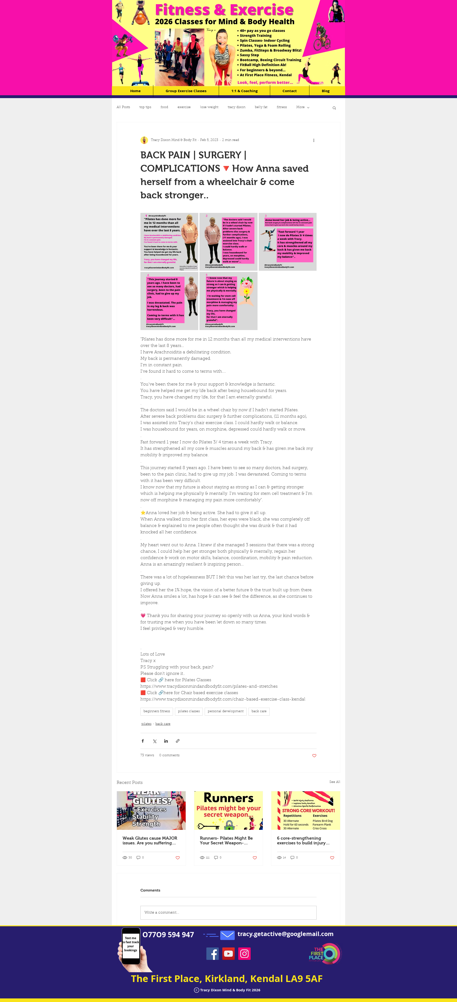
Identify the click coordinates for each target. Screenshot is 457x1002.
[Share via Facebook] (142, 741)
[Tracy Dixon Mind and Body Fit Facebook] (212, 953)
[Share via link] (177, 741)
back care (259, 711)
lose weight (209, 107)
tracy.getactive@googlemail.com (286, 934)
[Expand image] (169, 242)
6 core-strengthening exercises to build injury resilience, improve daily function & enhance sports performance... (304, 840)
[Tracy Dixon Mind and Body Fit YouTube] (228, 953)
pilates (146, 724)
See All (334, 782)
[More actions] (314, 140)
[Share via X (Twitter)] (154, 741)
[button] (334, 108)
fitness (282, 107)
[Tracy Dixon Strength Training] (305, 810)
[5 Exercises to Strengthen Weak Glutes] (151, 810)
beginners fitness (157, 711)
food (164, 107)
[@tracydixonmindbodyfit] (244, 953)
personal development (225, 711)
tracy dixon (236, 107)
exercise (184, 107)
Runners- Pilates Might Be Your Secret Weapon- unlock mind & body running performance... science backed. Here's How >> (228, 840)
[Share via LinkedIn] (166, 741)
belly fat (261, 107)
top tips (145, 107)
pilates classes (189, 711)
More (300, 107)
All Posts (123, 107)
